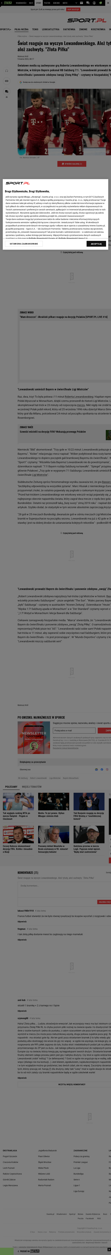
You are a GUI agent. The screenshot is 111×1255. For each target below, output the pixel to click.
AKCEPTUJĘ (96, 244)
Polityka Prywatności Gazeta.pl (43, 238)
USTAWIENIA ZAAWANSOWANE (24, 244)
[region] (55, 214)
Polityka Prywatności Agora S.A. (73, 238)
